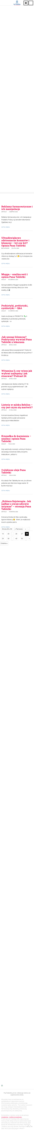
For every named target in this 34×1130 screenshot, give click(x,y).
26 (16, 534)
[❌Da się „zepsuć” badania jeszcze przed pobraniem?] (17, 844)
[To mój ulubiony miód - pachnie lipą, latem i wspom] (17, 628)
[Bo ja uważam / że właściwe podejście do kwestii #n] (17, 601)
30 (8, 538)
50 (22, 538)
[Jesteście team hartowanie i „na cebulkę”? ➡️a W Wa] (17, 579)
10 (3, 534)
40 (16, 538)
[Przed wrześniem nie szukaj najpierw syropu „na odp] (17, 709)
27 (22, 534)
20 (8, 534)
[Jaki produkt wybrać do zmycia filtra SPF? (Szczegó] (17, 998)
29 (3, 538)
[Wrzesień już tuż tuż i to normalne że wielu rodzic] (17, 931)
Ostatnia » (4, 543)
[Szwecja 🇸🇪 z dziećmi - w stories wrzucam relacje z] (17, 560)
